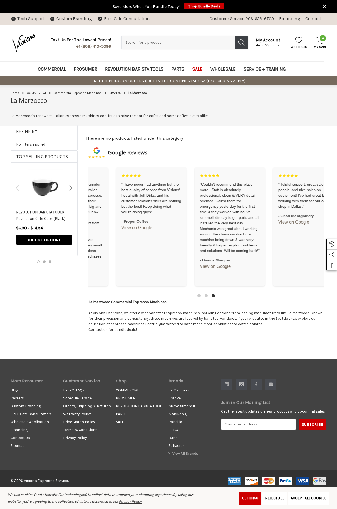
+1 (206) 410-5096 (93, 46)
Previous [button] (17, 188)
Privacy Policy (130, 501)
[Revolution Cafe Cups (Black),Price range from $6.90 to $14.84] (44, 187)
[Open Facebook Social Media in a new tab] (256, 384)
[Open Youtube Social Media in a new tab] (270, 384)
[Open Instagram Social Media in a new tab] (241, 384)
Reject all (274, 498)
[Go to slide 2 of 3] (44, 261)
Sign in (270, 45)
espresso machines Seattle (134, 324)
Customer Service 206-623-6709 (242, 18)
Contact (313, 18)
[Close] (324, 6)
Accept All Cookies (308, 498)
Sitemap (18, 445)
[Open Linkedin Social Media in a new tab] (226, 384)
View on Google (112, 222)
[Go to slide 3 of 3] (50, 261)
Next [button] (71, 188)
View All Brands (185, 453)
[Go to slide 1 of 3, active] (38, 261)
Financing (289, 18)
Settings (250, 498)
